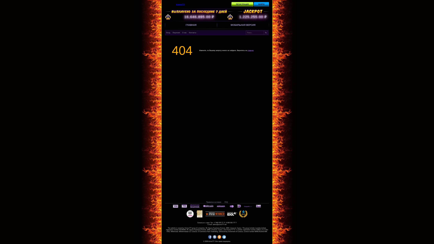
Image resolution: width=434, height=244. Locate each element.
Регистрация (242, 4)
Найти (266, 33)
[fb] (210, 237)
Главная (191, 25)
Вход (168, 33)
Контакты (192, 33)
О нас (184, 33)
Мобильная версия (243, 25)
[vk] (214, 237)
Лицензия (176, 33)
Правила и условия (213, 202)
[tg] (224, 237)
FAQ (226, 202)
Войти (261, 4)
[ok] (219, 237)
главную (251, 50)
